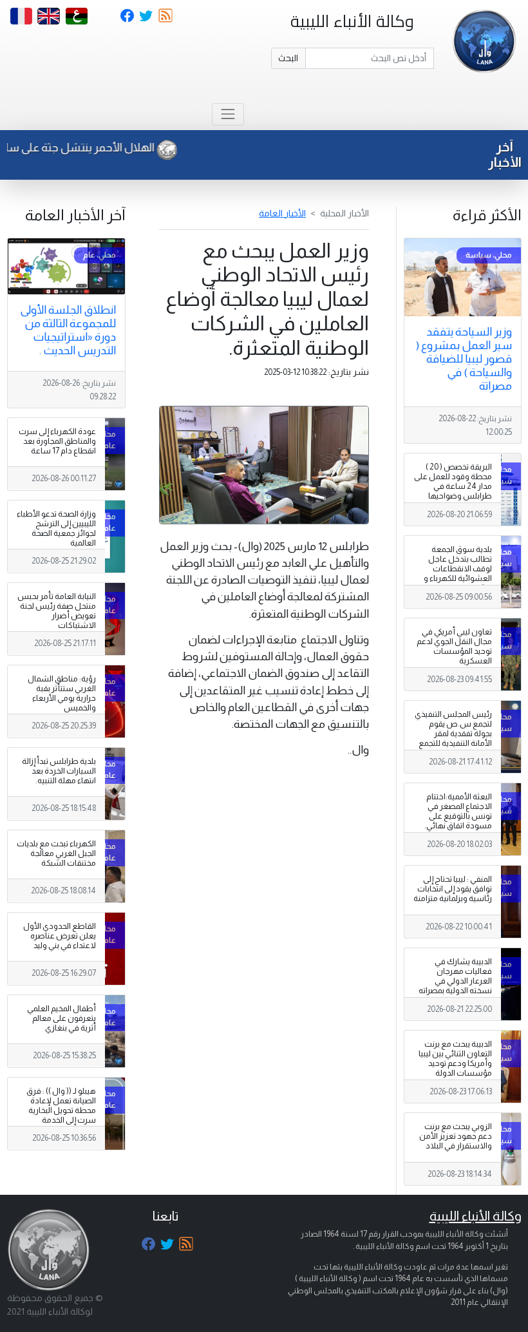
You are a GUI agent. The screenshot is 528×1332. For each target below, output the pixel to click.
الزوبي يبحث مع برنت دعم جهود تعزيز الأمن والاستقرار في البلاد (455, 1136)
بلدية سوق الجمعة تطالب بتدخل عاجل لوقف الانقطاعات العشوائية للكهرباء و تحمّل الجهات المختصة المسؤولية (455, 574)
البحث (288, 58)
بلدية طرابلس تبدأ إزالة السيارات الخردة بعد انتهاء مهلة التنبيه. (59, 771)
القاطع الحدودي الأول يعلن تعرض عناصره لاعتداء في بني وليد (59, 936)
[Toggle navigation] (227, 114)
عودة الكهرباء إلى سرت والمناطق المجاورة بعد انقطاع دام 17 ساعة (57, 441)
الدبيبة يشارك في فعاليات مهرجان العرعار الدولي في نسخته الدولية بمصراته (455, 976)
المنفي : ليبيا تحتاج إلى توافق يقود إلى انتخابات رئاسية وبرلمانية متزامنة (452, 889)
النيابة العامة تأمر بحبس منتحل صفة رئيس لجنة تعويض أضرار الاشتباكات (56, 611)
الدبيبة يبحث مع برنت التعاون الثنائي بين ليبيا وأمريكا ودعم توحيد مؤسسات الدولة (455, 1059)
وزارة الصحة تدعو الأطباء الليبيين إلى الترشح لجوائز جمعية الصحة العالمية (56, 528)
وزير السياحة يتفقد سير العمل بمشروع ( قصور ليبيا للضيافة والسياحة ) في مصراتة (464, 358)
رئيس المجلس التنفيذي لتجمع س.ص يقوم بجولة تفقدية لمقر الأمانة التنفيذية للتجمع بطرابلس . (453, 733)
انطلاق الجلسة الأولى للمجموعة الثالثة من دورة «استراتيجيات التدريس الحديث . (68, 330)
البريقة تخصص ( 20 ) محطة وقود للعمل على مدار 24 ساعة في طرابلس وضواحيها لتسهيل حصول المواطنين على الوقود (453, 491)
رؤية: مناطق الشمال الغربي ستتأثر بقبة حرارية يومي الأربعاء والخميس (62, 693)
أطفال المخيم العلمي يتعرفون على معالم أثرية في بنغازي (61, 1018)
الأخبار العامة (282, 213)
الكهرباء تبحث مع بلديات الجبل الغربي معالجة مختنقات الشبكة (56, 853)
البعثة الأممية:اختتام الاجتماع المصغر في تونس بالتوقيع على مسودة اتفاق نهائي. (458, 811)
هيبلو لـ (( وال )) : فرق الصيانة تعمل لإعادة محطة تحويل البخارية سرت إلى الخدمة (61, 1106)
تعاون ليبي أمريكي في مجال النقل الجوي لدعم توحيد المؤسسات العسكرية (454, 646)
